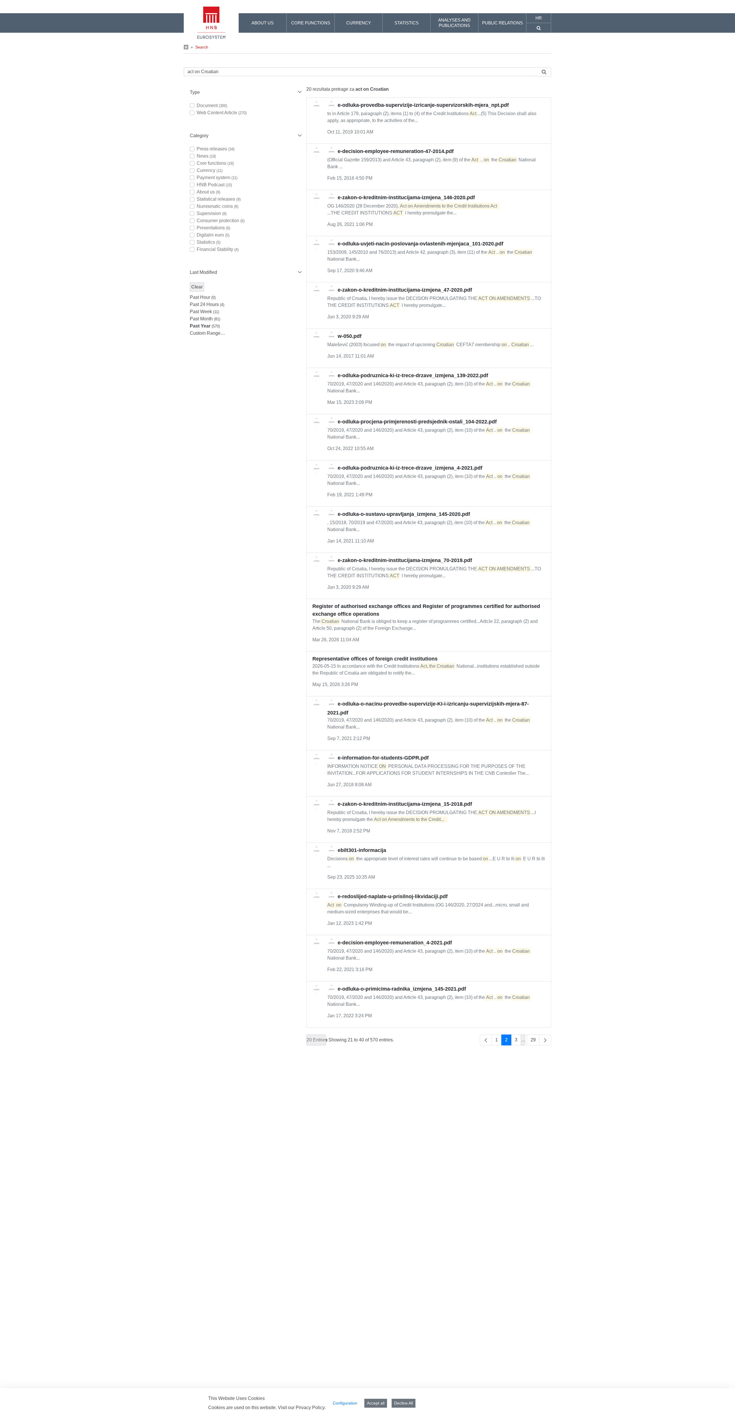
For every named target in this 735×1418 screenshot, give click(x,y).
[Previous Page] (486, 1040)
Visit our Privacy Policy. (302, 1407)
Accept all (375, 1403)
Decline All (403, 1403)
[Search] (544, 72)
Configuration (345, 1403)
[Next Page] (545, 1040)
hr (538, 18)
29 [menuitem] (533, 1039)
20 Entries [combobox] (316, 1039)
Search (201, 47)
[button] (245, 92)
